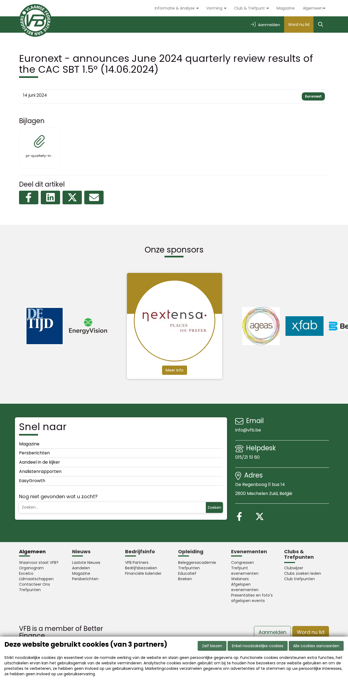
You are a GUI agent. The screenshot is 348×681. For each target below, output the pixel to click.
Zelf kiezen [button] (212, 646)
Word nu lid (298, 24)
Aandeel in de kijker (39, 462)
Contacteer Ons (34, 584)
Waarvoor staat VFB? (38, 562)
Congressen (242, 562)
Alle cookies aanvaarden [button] (316, 646)
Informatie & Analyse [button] (175, 8)
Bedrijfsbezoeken (141, 568)
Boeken (185, 579)
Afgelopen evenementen (245, 587)
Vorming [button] (214, 8)
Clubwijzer (293, 568)
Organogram (31, 568)
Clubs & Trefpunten (299, 554)
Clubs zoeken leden (302, 573)
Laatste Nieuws (86, 562)
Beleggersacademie (197, 562)
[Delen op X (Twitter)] (72, 197)
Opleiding (190, 551)
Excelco (26, 573)
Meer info (175, 370)
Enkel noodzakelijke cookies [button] (257, 646)
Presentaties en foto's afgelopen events (252, 597)
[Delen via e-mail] (94, 197)
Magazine (285, 8)
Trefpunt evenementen (245, 570)
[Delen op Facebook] (28, 197)
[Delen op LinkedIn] (50, 197)
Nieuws (81, 551)
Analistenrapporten (40, 471)
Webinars (240, 579)
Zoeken (214, 507)
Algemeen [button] (312, 8)
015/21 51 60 (248, 457)
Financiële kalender (143, 573)
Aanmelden (272, 632)
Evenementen (249, 551)
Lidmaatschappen (36, 579)
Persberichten (34, 453)
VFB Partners (136, 562)
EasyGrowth (32, 481)
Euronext (313, 96)
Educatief (187, 573)
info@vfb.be (248, 430)
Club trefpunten (299, 579)
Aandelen (81, 568)
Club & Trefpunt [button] (250, 8)
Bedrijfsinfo (140, 551)
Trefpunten (30, 589)
